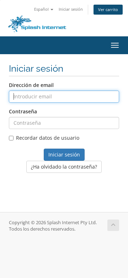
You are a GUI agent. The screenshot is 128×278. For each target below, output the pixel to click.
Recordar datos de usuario (47, 137)
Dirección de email (31, 85)
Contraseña (23, 111)
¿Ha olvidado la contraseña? (64, 166)
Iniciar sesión (71, 9)
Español (42, 9)
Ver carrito (108, 9)
